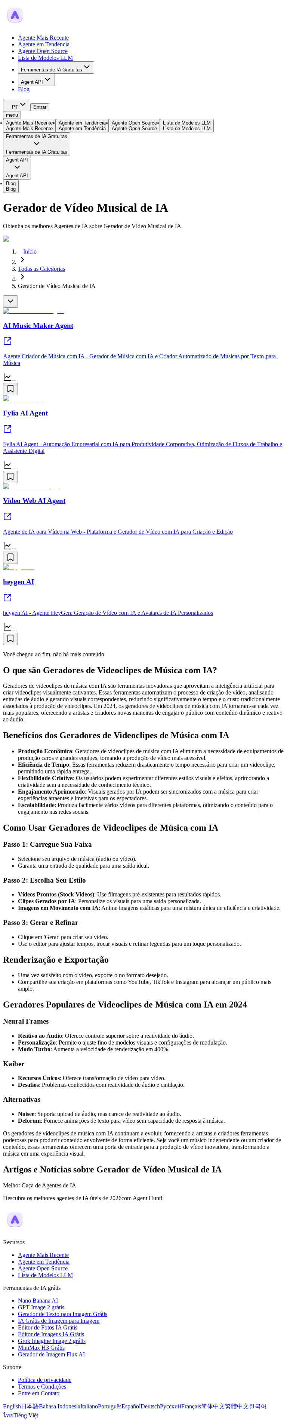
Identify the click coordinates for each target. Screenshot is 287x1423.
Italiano (89, 1406)
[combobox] (16, 105)
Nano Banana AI (38, 1300)
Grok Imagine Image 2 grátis (52, 1341)
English (12, 1406)
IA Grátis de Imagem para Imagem (58, 1321)
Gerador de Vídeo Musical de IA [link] (57, 286)
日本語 (30, 1406)
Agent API (32, 82)
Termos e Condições (42, 1386)
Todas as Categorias (41, 269)
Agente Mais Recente (43, 37)
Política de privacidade (44, 1380)
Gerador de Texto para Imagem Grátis (62, 1314)
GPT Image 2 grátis (41, 1307)
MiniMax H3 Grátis (41, 1347)
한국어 (258, 1406)
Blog (24, 89)
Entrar (39, 107)
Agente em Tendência (44, 44)
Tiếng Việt (25, 1415)
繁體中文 (237, 1406)
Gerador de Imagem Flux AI (51, 1354)
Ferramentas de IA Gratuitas (51, 70)
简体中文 (213, 1406)
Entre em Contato (38, 1393)
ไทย (8, 1415)
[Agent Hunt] (15, 25)
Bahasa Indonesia (59, 1406)
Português (109, 1406)
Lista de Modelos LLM (45, 58)
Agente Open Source (43, 51)
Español (131, 1406)
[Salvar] (10, 389)
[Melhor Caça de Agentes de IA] (15, 1229)
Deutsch (150, 1406)
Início (30, 251)
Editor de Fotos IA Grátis (47, 1327)
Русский (170, 1406)
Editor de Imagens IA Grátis (51, 1334)
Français (191, 1406)
